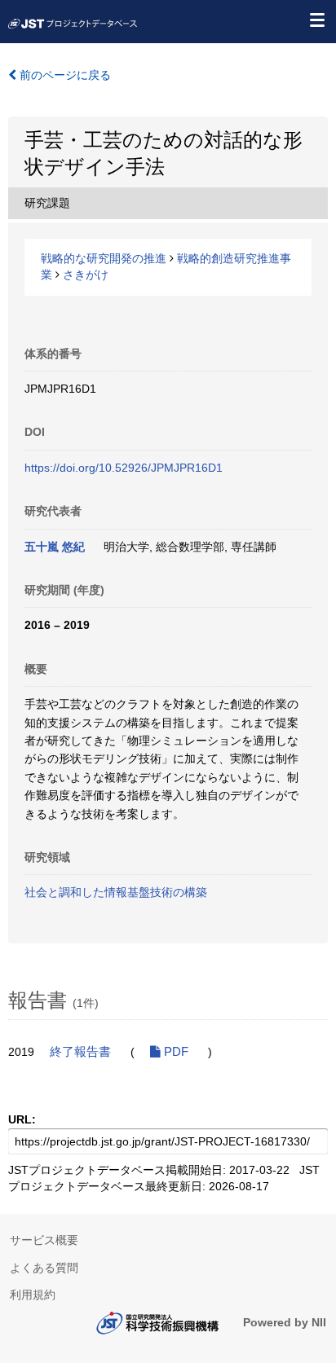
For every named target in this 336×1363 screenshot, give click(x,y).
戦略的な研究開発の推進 (103, 258)
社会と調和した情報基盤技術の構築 (115, 892)
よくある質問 (44, 1267)
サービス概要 (44, 1239)
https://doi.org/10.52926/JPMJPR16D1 (123, 467)
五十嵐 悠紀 (54, 546)
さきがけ (85, 274)
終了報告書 (80, 1051)
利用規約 (32, 1294)
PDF (174, 1051)
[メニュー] (316, 19)
